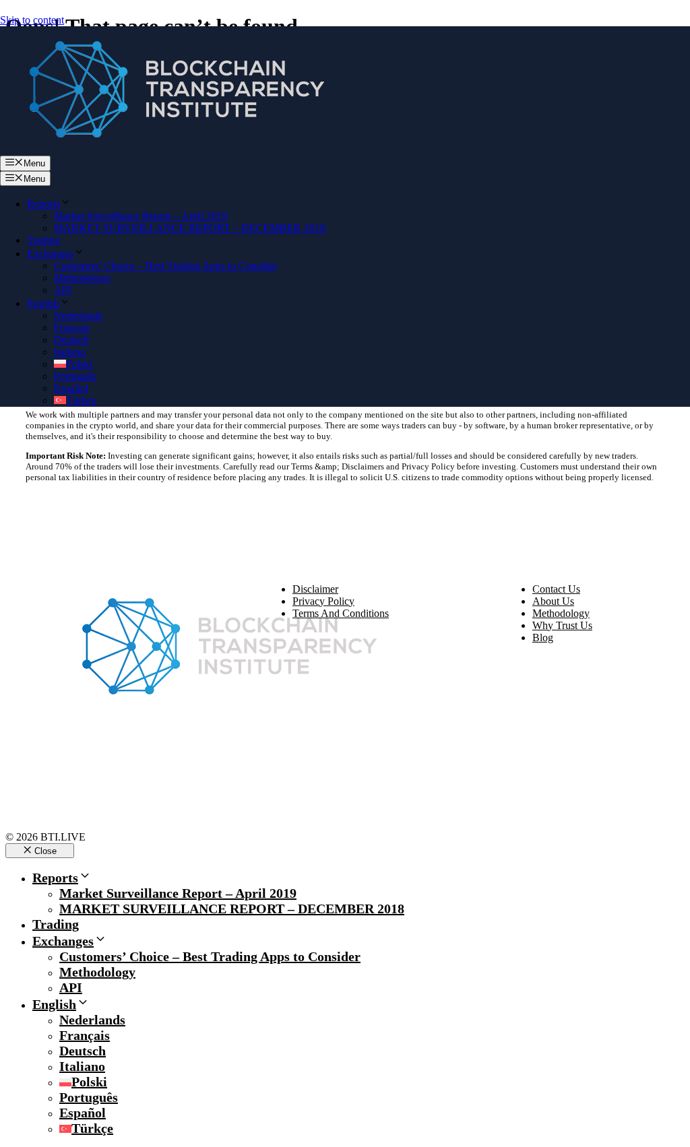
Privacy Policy (323, 601)
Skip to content (32, 20)
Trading (43, 240)
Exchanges (50, 253)
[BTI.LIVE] (168, 149)
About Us (553, 601)
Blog (542, 637)
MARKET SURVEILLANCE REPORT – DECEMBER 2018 (189, 228)
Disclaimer (315, 589)
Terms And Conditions (340, 613)
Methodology (82, 278)
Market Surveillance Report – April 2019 (141, 216)
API (62, 290)
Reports (43, 203)
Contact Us (556, 589)
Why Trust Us (562, 625)
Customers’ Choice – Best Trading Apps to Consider (165, 265)
